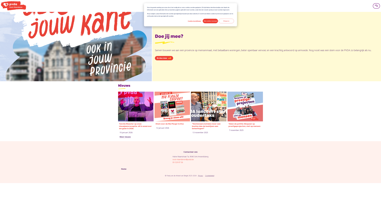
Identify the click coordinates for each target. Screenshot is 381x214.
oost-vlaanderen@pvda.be (183, 159)
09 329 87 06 (178, 162)
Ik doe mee (162, 58)
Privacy (200, 176)
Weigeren (226, 21)
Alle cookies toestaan (210, 21)
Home (123, 169)
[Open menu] (376, 6)
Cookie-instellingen (194, 21)
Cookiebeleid (209, 176)
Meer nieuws (125, 137)
